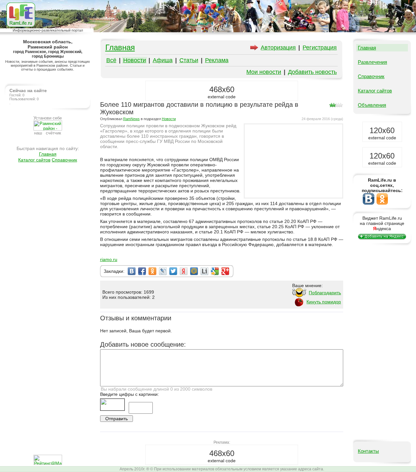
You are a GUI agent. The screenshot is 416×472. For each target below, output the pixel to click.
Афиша (163, 60)
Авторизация (278, 47)
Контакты (368, 451)
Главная (48, 154)
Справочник (64, 159)
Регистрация (320, 47)
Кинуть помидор (323, 301)
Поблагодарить (325, 292)
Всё (111, 60)
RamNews (131, 119)
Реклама (216, 60)
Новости (134, 60)
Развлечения (372, 62)
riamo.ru (108, 259)
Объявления (372, 105)
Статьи (188, 60)
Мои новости (263, 72)
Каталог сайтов (34, 159)
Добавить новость (312, 72)
